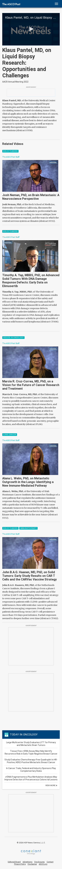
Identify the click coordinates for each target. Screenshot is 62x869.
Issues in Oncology (13, 338)
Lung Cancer (9, 435)
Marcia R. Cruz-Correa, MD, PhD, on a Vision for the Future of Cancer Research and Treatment (30, 385)
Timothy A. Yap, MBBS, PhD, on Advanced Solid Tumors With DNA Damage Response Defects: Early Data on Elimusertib (30, 280)
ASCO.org (43, 864)
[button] (31, 29)
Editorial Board (14, 862)
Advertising (27, 862)
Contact (50, 862)
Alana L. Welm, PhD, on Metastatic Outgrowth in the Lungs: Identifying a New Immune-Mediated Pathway (28, 481)
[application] (31, 29)
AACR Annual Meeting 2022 (15, 82)
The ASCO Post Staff (10, 157)
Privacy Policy (20, 864)
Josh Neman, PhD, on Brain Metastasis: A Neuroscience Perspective (30, 196)
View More (50, 785)
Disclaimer (32, 864)
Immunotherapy (28, 528)
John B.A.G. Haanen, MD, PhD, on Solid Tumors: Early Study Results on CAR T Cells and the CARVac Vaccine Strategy (29, 575)
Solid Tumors (10, 151)
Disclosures (39, 862)
